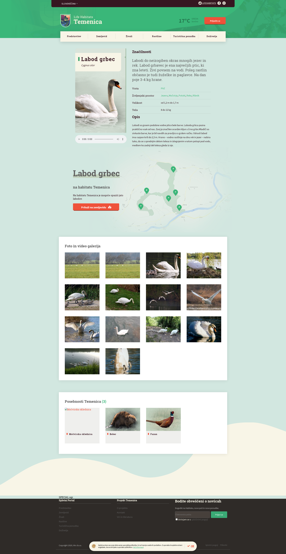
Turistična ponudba (184, 36)
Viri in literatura (124, 516)
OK (192, 546)
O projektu (122, 507)
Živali (129, 36)
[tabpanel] (82, 425)
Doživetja (212, 36)
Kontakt (121, 512)
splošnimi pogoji (199, 519)
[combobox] (69, 3)
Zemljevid (101, 36)
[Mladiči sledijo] (163, 254)
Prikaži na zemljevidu (94, 207)
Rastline (156, 36)
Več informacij (138, 547)
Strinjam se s (193, 519)
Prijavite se (215, 21)
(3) (104, 401)
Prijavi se (219, 514)
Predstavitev (74, 36)
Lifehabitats (209, 2)
